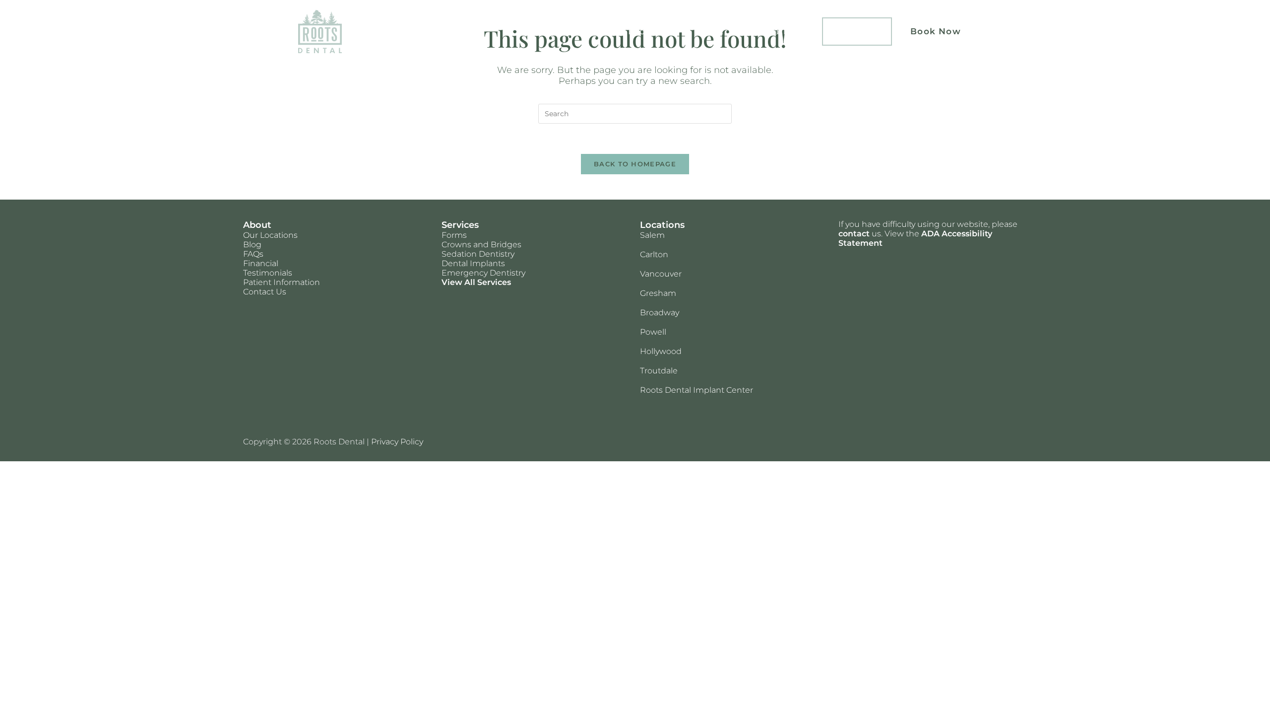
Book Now (935, 31)
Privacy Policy (397, 441)
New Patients (775, 31)
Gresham (658, 293)
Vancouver (661, 274)
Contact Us (264, 291)
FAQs (253, 254)
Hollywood (661, 351)
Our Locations (270, 235)
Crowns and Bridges (481, 244)
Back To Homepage (635, 164)
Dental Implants (473, 263)
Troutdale (659, 370)
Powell (653, 332)
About (709, 31)
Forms (454, 235)
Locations (651, 31)
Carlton (654, 254)
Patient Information (281, 282)
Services (588, 31)
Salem (652, 235)
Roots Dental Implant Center (696, 390)
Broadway (659, 312)
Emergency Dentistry (483, 273)
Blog (252, 244)
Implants (857, 31)
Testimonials (267, 273)
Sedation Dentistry (478, 254)
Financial (260, 263)
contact (854, 233)
